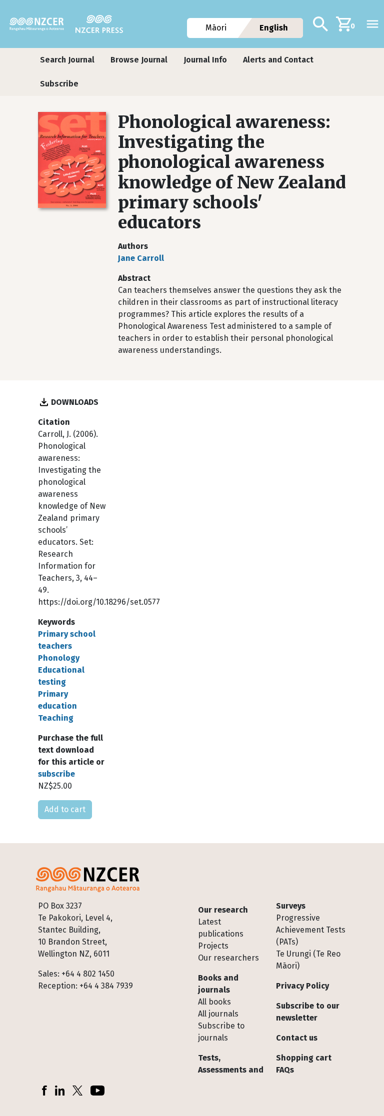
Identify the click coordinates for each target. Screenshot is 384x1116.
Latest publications (221, 928)
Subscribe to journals (221, 1032)
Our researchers (228, 958)
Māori (216, 27)
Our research (223, 910)
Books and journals (218, 984)
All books (214, 1002)
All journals (218, 1014)
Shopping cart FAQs (304, 1064)
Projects (213, 946)
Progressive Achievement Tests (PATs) (311, 930)
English (274, 27)
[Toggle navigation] (372, 23)
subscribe (56, 774)
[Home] (41, 24)
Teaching (56, 718)
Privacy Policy (302, 986)
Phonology (59, 658)
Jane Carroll (141, 258)
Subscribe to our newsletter (308, 1012)
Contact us (297, 1038)
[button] (67, 60)
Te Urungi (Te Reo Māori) (308, 960)
